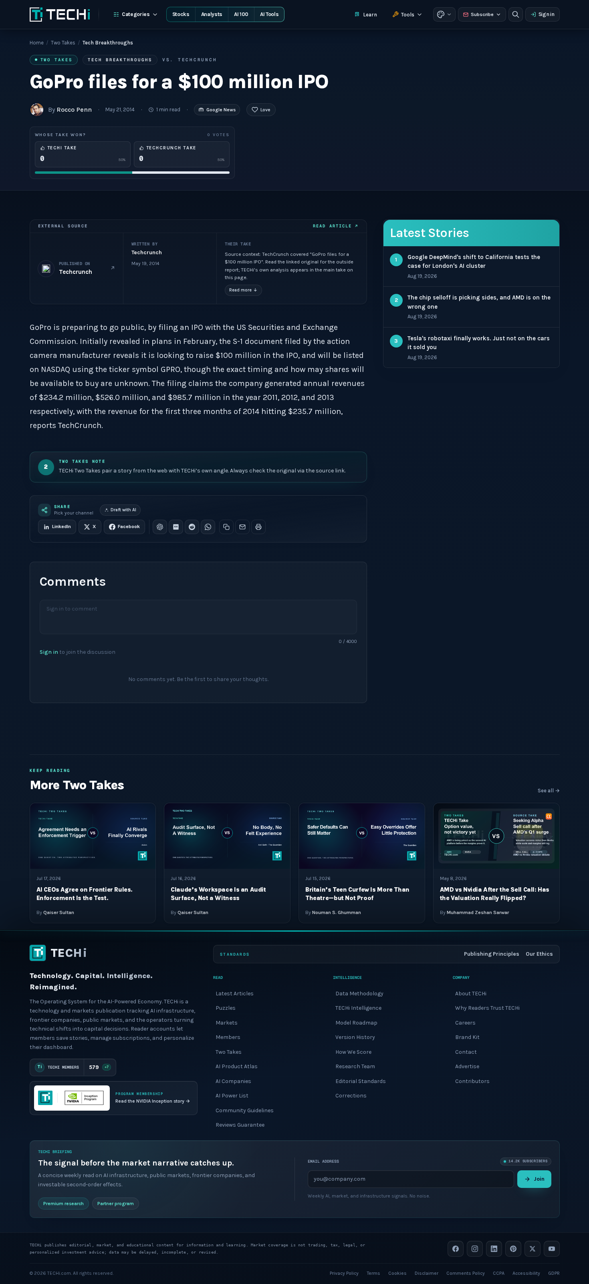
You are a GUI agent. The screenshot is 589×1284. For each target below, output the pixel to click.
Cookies (397, 1273)
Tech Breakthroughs (120, 59)
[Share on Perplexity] (176, 527)
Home (37, 43)
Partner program (115, 1203)
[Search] (515, 14)
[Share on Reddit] (192, 527)
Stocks (181, 14)
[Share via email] (242, 527)
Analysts (211, 14)
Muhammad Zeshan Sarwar (478, 912)
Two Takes (63, 43)
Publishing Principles (491, 953)
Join (539, 1178)
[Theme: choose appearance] (444, 14)
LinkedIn (61, 526)
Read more (243, 290)
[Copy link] (226, 527)
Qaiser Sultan (58, 912)
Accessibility (526, 1273)
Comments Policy (465, 1273)
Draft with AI (123, 509)
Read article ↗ (335, 226)
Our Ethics (539, 953)
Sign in (547, 14)
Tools (407, 15)
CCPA (498, 1273)
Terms (373, 1273)
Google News (221, 110)
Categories (136, 14)
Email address (323, 1161)
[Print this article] (258, 527)
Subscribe (482, 14)
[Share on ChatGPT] (160, 527)
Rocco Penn (74, 109)
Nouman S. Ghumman (336, 912)
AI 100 (241, 14)
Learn (370, 15)
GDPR (554, 1273)
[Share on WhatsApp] (208, 527)
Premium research (63, 1203)
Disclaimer (426, 1273)
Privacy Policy (344, 1273)
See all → (549, 791)
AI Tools (269, 14)
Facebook (129, 526)
